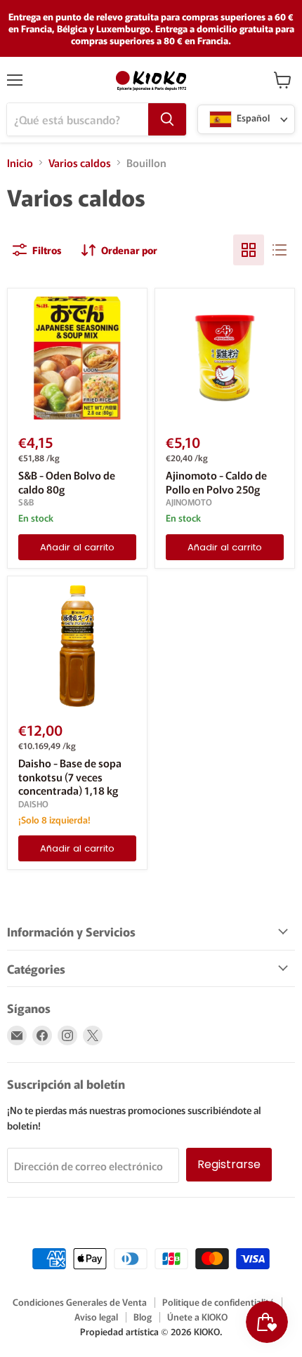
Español (252, 118)
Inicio (20, 162)
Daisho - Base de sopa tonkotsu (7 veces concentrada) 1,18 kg (70, 776)
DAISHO (33, 803)
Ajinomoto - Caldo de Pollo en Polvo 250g (216, 482)
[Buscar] (167, 119)
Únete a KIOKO (197, 1316)
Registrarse (229, 1164)
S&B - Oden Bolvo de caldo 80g (66, 482)
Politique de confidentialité (218, 1302)
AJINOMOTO (189, 502)
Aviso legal (96, 1316)
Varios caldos (79, 162)
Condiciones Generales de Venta (80, 1302)
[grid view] (248, 249)
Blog (142, 1316)
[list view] (279, 249)
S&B (26, 502)
